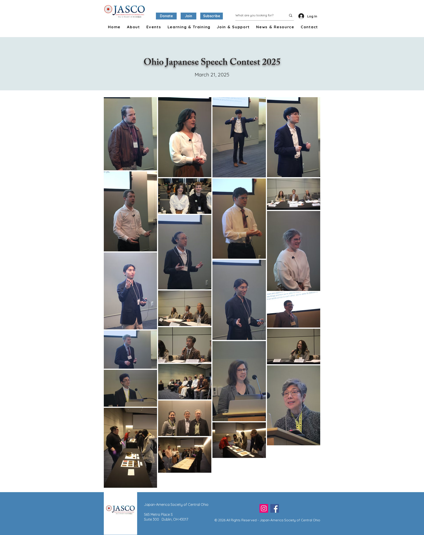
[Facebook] (274, 508)
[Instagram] (263, 508)
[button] (132, 27)
